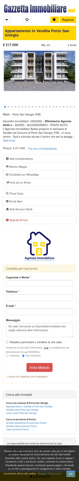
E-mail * (11, 306)
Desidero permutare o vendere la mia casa (36, 342)
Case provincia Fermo (17, 429)
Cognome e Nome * (18, 277)
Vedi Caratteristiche (21, 159)
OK (71, 474)
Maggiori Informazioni (50, 473)
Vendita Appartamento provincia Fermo (26, 422)
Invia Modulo (39, 367)
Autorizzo (15, 355)
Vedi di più (9, 140)
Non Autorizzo (33, 355)
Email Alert (15, 201)
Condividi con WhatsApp (24, 174)
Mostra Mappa (18, 166)
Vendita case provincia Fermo (21, 426)
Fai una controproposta (42, 148)
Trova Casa (16, 193)
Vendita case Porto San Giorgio (22, 409)
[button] (7, 19)
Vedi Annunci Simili (20, 209)
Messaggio (13, 320)
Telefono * (12, 291)
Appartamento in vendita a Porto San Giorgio (29, 406)
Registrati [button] (68, 20)
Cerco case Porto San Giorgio (21, 412)
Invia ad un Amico (20, 182)
